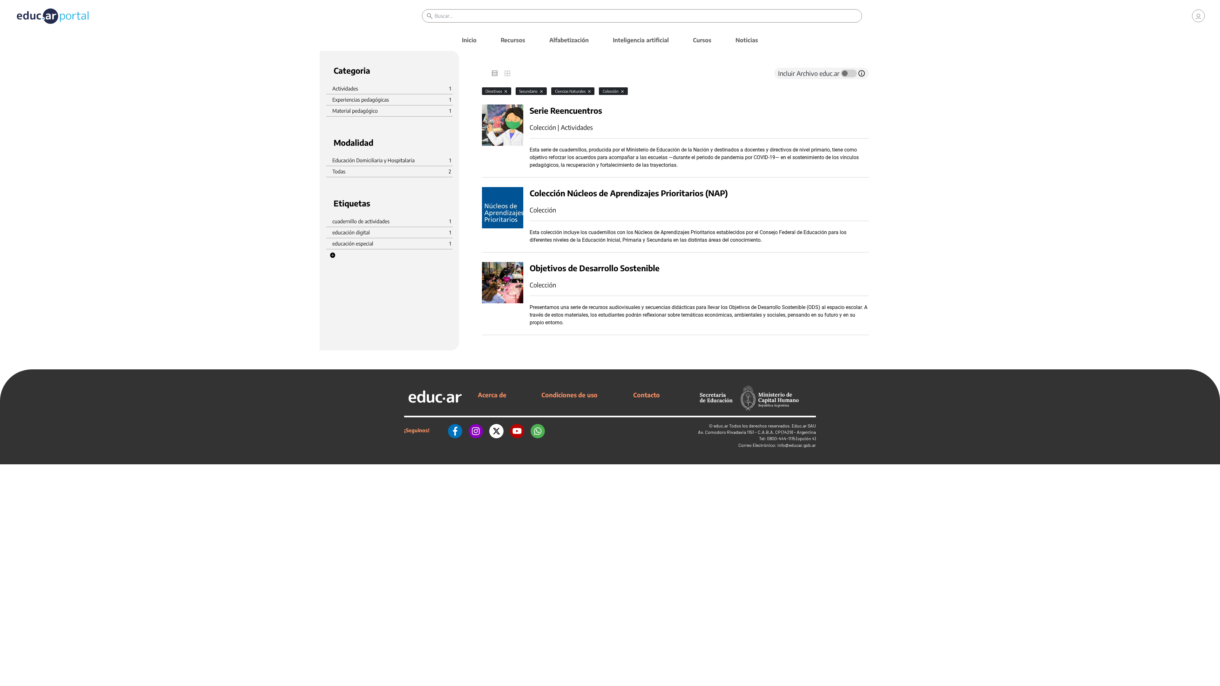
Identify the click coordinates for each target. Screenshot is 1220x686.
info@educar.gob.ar (796, 445)
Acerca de (492, 395)
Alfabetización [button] (569, 40)
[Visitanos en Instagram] (476, 430)
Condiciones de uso (569, 395)
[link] (1198, 16)
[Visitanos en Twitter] (496, 430)
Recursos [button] (513, 40)
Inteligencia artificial (641, 40)
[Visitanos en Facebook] (455, 430)
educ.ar (721, 425)
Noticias (746, 40)
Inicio (469, 40)
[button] (332, 255)
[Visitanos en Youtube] (517, 430)
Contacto (646, 395)
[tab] (494, 73)
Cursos (702, 40)
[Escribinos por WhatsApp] (538, 430)
